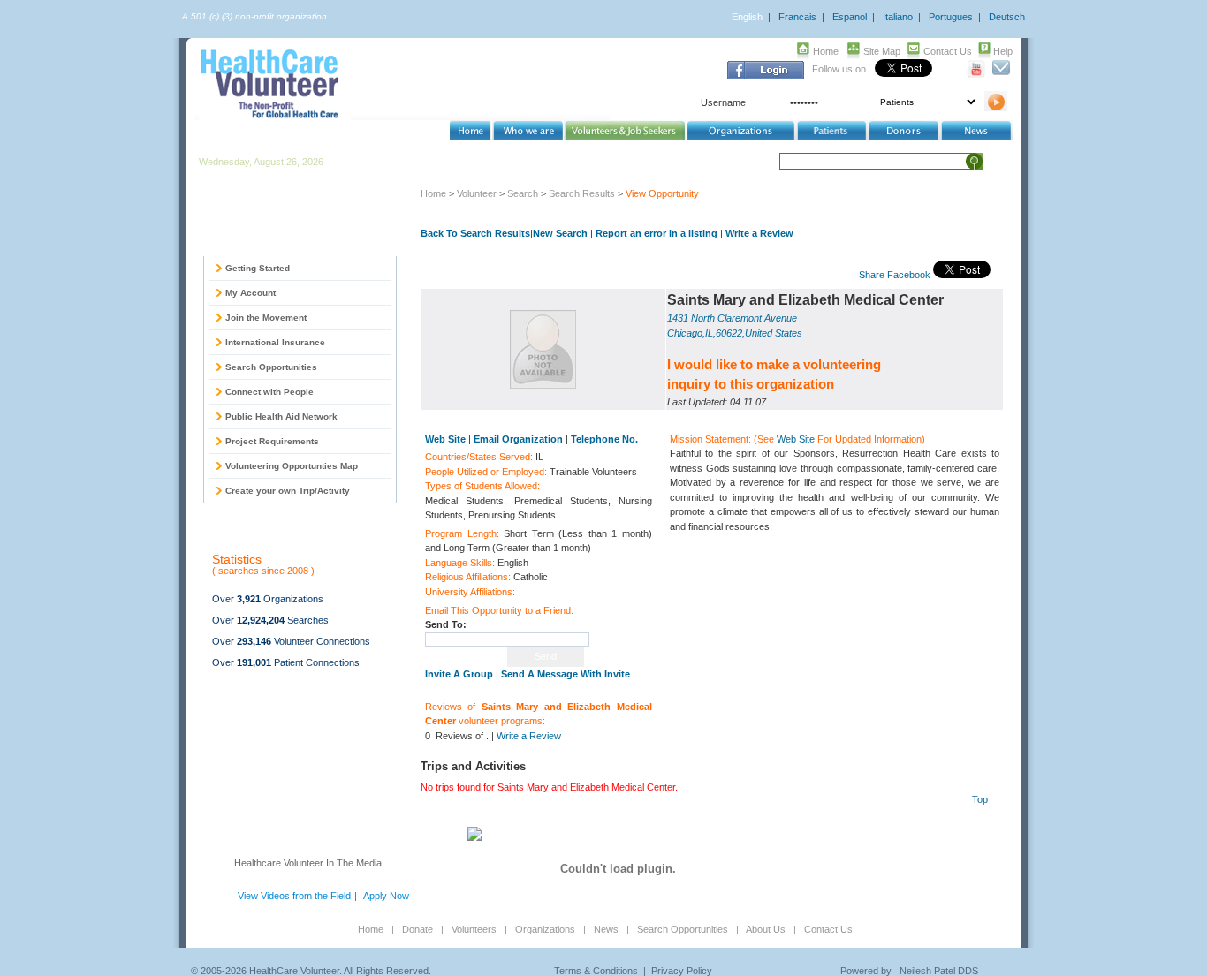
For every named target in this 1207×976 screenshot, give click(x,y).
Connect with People (269, 392)
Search (522, 193)
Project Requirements (272, 441)
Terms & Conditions (596, 970)
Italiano (898, 16)
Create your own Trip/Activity (287, 491)
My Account (250, 293)
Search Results (582, 193)
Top (980, 799)
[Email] (1000, 74)
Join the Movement (266, 317)
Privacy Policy (681, 970)
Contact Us (947, 51)
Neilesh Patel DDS (939, 970)
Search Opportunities (271, 367)
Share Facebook (894, 274)
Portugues (951, 16)
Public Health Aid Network (281, 416)
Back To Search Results (475, 233)
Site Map (881, 51)
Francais (797, 16)
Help (1003, 51)
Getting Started (257, 268)
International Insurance (275, 342)
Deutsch (1007, 16)
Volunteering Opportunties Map (291, 466)
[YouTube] (977, 74)
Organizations (545, 929)
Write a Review (759, 233)
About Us (766, 929)
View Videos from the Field (294, 895)
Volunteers (474, 929)
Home (826, 51)
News (606, 929)
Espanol (849, 16)
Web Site (796, 439)
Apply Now (386, 895)
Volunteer (477, 193)
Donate (417, 929)
